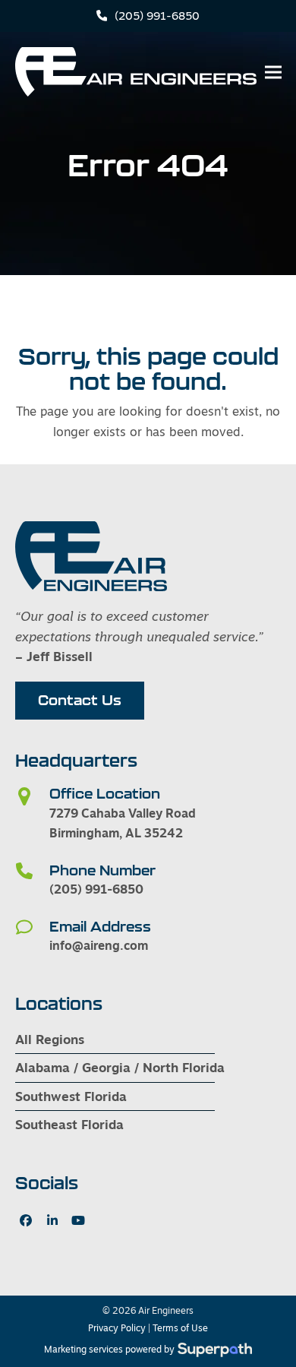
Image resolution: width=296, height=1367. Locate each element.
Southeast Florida (69, 1124)
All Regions (49, 1039)
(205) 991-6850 (157, 16)
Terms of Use (180, 1328)
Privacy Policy (117, 1328)
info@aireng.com (98, 945)
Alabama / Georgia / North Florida (120, 1067)
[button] (273, 71)
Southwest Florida (71, 1096)
